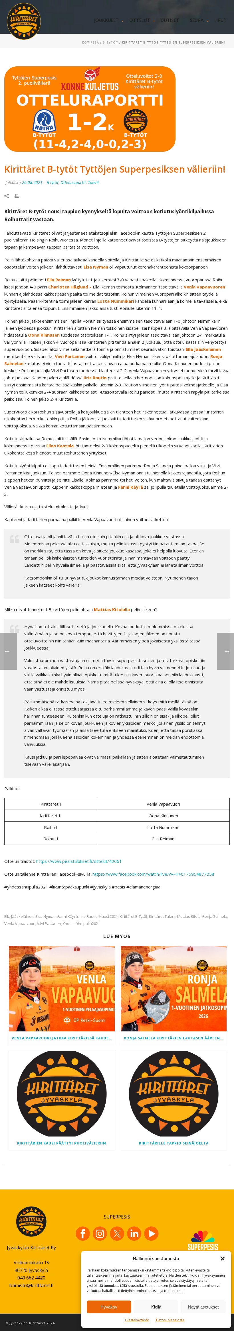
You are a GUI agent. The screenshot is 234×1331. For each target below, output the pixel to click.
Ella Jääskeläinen (19, 916)
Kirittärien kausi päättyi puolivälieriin (61, 1143)
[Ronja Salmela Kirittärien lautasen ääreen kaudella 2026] (174, 988)
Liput (220, 20)
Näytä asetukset (203, 1307)
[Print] (20, 195)
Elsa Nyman (45, 916)
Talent (93, 182)
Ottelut (139, 20)
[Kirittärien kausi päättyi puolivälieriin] (62, 1094)
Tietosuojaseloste (170, 1320)
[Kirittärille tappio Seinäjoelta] (174, 1094)
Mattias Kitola (189, 916)
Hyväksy (108, 1307)
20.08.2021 (32, 182)
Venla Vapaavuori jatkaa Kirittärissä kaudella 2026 (63, 1038)
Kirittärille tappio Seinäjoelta (174, 1143)
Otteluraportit (73, 182)
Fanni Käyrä (67, 916)
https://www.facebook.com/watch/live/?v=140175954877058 (153, 874)
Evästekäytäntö (137, 1320)
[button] (222, 1259)
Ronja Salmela (214, 916)
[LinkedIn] (134, 1233)
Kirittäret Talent (162, 916)
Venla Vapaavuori (19, 923)
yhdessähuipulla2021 (81, 923)
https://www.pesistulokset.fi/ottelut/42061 (79, 861)
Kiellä (156, 1307)
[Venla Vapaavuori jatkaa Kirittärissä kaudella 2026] (62, 988)
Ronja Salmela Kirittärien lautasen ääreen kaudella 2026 (175, 1038)
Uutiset (170, 20)
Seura (197, 20)
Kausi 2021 (108, 916)
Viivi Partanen (49, 923)
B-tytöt (110, 42)
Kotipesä (90, 42)
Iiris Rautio (89, 916)
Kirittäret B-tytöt (133, 916)
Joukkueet (106, 20)
